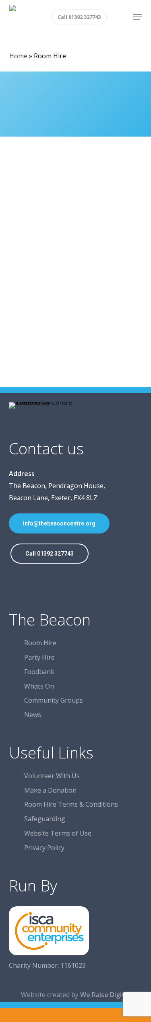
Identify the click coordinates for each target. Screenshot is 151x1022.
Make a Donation (50, 790)
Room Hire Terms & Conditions (71, 804)
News (32, 714)
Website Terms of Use (57, 833)
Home (18, 55)
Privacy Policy (44, 847)
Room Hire (40, 642)
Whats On (39, 686)
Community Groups (53, 700)
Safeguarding (44, 818)
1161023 (73, 965)
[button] (137, 17)
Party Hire (39, 657)
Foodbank (39, 671)
